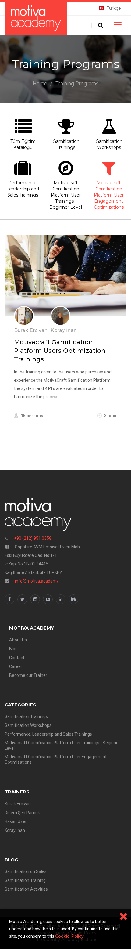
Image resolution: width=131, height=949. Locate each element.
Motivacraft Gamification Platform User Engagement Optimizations (109, 195)
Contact (16, 657)
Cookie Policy (69, 936)
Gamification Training (25, 880)
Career (15, 666)
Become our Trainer (28, 675)
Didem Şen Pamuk (22, 812)
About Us (18, 639)
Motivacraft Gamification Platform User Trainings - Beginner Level (65, 195)
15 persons (32, 415)
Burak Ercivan (18, 803)
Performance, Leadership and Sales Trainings (48, 734)
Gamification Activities (26, 889)
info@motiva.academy (37, 581)
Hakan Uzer (16, 821)
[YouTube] (48, 599)
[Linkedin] (61, 599)
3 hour (110, 415)
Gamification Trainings (66, 144)
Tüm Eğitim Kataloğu (23, 144)
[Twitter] (22, 599)
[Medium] (73, 599)
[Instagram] (35, 599)
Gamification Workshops (109, 144)
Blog (13, 648)
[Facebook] (9, 599)
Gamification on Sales (26, 871)
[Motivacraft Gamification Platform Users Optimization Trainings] (65, 275)
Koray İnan (15, 830)
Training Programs (77, 83)
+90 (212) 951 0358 (32, 538)
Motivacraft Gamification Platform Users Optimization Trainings (59, 350)
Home (40, 83)
